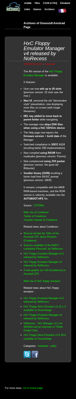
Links (27, 9)
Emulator (65, 3)
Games (37, 9)
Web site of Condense (36, 212)
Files (37, 3)
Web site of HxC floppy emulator (42, 281)
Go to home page (33, 388)
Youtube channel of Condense (40, 219)
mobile (28, 3)
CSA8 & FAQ (50, 3)
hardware (43, 345)
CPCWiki (39, 205)
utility (53, 345)
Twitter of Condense (35, 216)
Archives (49, 9)
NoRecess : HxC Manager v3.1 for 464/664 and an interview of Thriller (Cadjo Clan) (43, 327)
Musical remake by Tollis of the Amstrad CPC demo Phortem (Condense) (41, 237)
